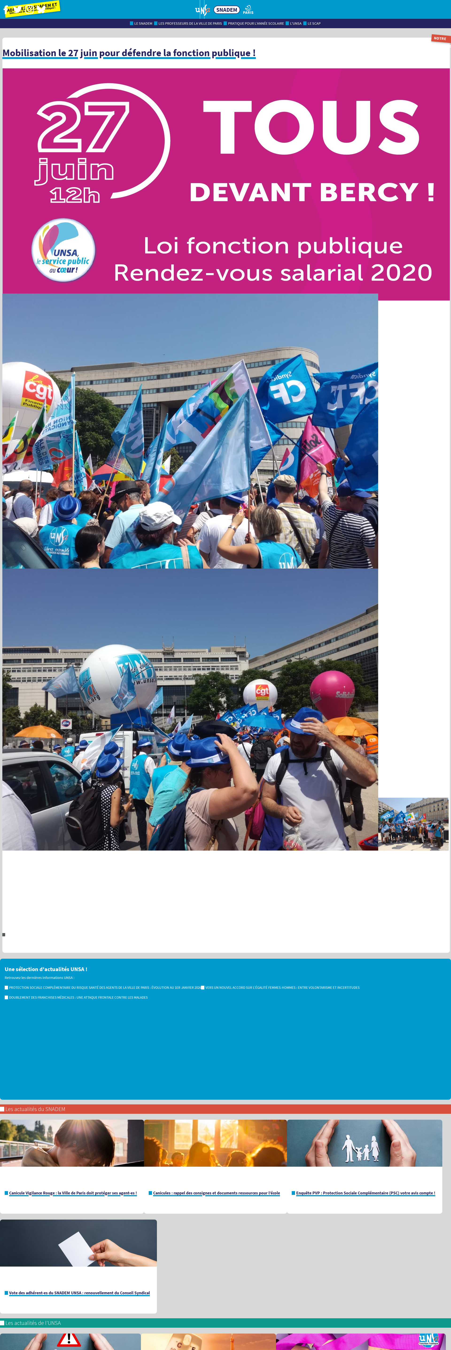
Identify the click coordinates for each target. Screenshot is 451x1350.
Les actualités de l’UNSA (33, 1323)
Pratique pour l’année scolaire (256, 23)
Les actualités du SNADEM (35, 1109)
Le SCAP (314, 23)
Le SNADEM (143, 23)
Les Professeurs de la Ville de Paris (190, 23)
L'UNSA (296, 23)
